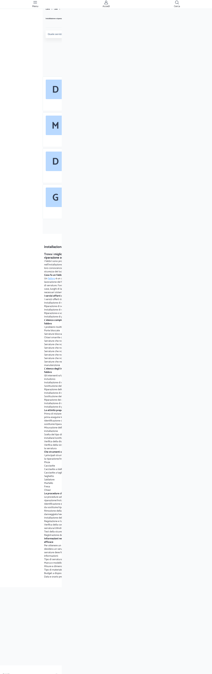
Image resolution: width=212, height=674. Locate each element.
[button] (35, 4)
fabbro (51, 278)
